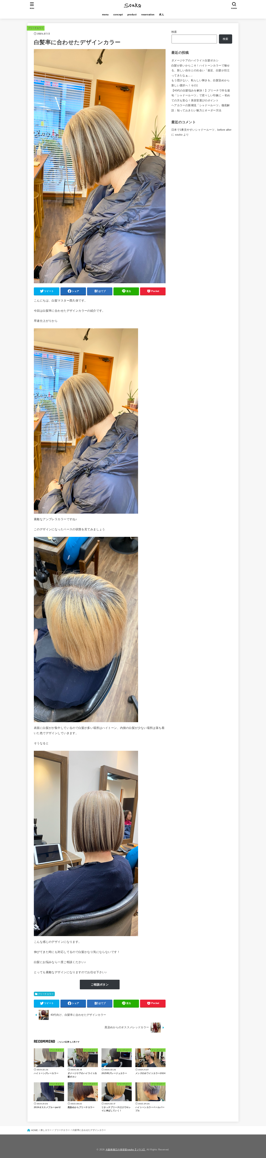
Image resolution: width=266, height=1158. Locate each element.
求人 (161, 14)
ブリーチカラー (35, 28)
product (132, 14)
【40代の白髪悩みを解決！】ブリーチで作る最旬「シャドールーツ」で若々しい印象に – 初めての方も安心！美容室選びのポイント (200, 95)
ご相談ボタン (100, 984)
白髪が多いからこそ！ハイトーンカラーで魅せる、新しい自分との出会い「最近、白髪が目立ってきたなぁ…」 (200, 70)
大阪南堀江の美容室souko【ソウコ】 (125, 1149)
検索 (174, 31)
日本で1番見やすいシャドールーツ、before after (201, 129)
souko (179, 134)
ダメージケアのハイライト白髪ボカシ (195, 60)
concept (118, 14)
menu (105, 14)
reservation (148, 14)
